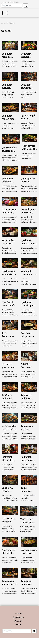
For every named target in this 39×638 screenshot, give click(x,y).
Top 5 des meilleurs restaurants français (27, 585)
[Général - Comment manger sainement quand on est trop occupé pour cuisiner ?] (10, 76)
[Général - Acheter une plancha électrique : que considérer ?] (10, 510)
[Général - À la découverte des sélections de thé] (10, 325)
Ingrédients (18, 617)
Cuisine (18, 613)
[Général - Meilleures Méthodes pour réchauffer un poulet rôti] (10, 170)
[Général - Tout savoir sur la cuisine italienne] (10, 572)
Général (18, 624)
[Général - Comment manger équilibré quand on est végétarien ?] (29, 45)
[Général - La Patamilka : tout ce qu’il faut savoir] (10, 418)
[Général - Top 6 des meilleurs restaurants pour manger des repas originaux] (29, 387)
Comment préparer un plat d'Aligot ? (28, 336)
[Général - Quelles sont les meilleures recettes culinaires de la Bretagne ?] (10, 263)
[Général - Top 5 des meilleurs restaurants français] (29, 572)
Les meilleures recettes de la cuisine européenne (29, 554)
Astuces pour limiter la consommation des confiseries (10, 214)
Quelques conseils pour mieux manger (29, 305)
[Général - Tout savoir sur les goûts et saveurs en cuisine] (29, 138)
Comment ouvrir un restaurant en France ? (28, 89)
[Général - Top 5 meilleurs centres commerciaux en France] (29, 479)
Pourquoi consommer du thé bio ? (29, 274)
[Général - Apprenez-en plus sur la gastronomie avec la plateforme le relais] (10, 542)
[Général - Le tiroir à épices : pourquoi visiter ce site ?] (10, 479)
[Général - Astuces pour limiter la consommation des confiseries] (10, 201)
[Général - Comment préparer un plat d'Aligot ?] (29, 325)
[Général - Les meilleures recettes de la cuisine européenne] (29, 542)
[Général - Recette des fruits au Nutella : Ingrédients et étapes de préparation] (10, 232)
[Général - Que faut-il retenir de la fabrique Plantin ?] (10, 294)
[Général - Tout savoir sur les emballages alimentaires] (29, 418)
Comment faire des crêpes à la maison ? (8, 58)
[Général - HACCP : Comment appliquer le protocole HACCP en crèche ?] (29, 356)
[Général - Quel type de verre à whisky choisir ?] (29, 170)
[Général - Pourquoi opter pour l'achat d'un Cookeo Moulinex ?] (29, 448)
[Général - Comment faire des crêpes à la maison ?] (10, 45)
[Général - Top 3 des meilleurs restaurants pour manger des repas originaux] (10, 387)
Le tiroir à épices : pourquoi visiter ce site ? (10, 492)
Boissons (18, 621)
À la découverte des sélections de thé (9, 337)
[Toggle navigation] (5, 13)
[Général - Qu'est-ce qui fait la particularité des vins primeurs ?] (29, 107)
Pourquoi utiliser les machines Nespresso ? (8, 461)
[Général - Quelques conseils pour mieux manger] (29, 294)
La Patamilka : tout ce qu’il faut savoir (10, 429)
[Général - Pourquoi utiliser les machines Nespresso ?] (10, 448)
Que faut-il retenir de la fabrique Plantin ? (8, 306)
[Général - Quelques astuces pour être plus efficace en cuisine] (29, 232)
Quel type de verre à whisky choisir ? (28, 183)
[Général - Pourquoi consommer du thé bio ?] (29, 263)
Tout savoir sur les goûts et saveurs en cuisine (29, 150)
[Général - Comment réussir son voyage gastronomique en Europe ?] (10, 107)
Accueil (4, 23)
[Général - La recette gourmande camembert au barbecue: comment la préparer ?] (10, 356)
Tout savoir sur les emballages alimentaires (28, 430)
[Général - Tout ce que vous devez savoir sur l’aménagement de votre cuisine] (28, 510)
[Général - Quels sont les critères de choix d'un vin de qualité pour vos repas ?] (11, 139)
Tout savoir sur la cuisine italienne (9, 584)
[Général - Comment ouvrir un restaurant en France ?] (29, 76)
